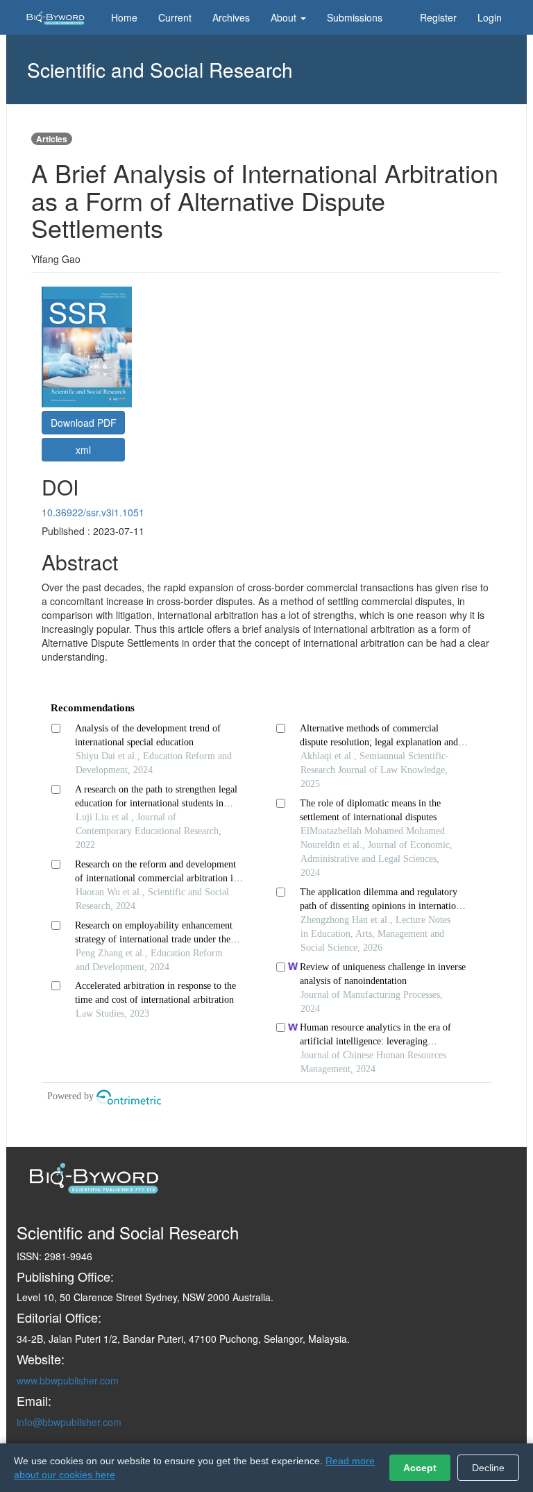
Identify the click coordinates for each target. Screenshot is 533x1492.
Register (438, 17)
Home (124, 17)
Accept (420, 1467)
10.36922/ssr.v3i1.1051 (93, 512)
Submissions (354, 17)
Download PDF (84, 423)
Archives (231, 17)
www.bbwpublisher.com (68, 1380)
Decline (488, 1467)
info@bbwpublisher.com (69, 1422)
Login (489, 17)
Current (175, 17)
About (285, 17)
